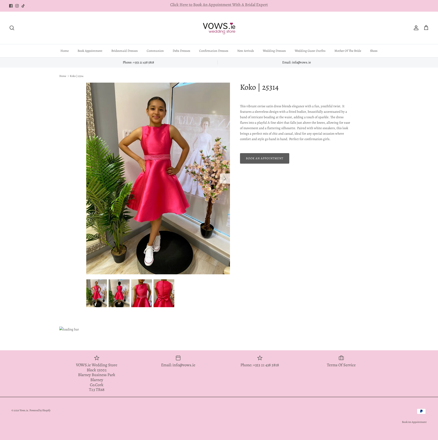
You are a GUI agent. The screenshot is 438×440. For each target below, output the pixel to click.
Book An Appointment (414, 422)
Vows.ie (24, 410)
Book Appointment (90, 51)
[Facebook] (11, 6)
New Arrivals (245, 51)
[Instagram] (17, 6)
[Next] (225, 178)
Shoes (374, 51)
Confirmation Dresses (213, 51)
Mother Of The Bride (347, 51)
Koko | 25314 (76, 76)
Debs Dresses (181, 51)
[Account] (415, 28)
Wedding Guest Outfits (310, 51)
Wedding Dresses (274, 51)
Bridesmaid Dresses (124, 51)
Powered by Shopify (39, 410)
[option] (158, 178)
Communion (155, 51)
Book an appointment (264, 158)
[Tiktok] (23, 6)
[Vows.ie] (219, 28)
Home (64, 51)
